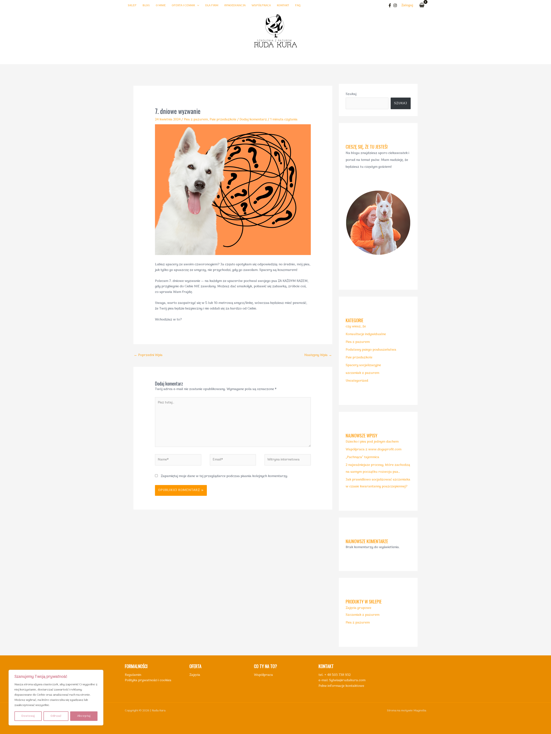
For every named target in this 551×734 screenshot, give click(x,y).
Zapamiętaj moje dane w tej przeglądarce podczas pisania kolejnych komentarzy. (224, 476)
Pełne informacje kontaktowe (341, 686)
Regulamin (133, 675)
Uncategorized (357, 381)
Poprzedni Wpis (148, 355)
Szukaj (351, 94)
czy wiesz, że (356, 326)
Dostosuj (28, 716)
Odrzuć (56, 716)
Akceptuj (84, 716)
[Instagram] (395, 5)
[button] (197, 5)
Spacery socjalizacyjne (363, 365)
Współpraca (263, 675)
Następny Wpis (318, 355)
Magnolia (419, 710)
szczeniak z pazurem (362, 373)
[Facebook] (390, 5)
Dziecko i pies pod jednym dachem (372, 442)
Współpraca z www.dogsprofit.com (373, 449)
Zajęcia (194, 675)
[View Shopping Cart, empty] (421, 6)
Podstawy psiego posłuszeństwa (371, 350)
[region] (56, 697)
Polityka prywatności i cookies (148, 680)
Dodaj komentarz (253, 119)
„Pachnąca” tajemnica (362, 457)
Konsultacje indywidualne (366, 334)
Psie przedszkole (223, 119)
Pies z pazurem (196, 119)
